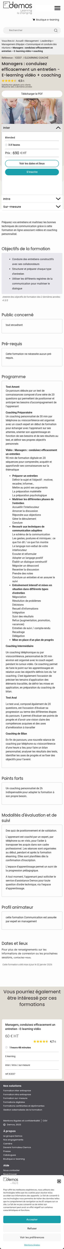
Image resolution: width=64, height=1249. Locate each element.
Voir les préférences (32, 1237)
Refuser (32, 1228)
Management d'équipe (13, 44)
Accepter (32, 1219)
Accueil (19, 41)
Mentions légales (32, 1245)
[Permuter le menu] (57, 8)
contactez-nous (22, 957)
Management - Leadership (38, 41)
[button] (59, 1181)
